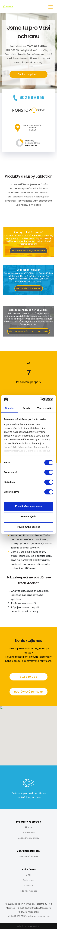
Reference (28, 880)
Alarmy (28, 827)
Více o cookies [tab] (45, 408)
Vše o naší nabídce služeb (28, 288)
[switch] (48, 472)
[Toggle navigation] (50, 6)
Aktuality (28, 885)
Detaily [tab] (26, 408)
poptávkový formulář (28, 692)
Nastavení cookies (28, 856)
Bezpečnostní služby (28, 837)
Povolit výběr (28, 516)
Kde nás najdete (28, 890)
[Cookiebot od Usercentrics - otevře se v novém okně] (40, 399)
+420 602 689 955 (15, 916)
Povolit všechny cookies (28, 506)
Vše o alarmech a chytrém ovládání (28, 250)
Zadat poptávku (28, 74)
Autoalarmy (28, 832)
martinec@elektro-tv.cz (38, 916)
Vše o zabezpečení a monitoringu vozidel (28, 331)
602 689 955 (28, 677)
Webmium (35, 926)
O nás (28, 874)
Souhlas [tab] (9, 408)
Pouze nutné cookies (28, 526)
